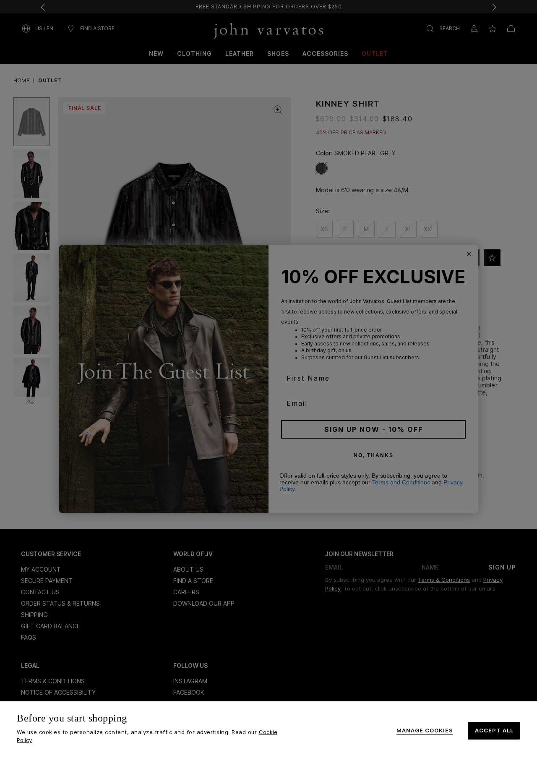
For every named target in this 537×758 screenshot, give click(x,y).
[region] (268, 729)
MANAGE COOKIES (424, 730)
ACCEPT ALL (494, 730)
